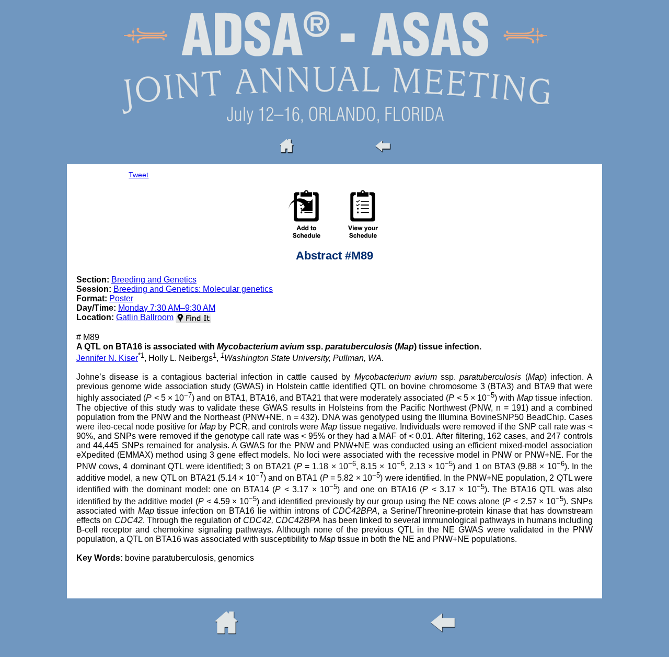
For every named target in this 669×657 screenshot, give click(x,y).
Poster (121, 298)
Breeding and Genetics (154, 279)
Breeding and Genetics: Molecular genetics (193, 289)
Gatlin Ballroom (145, 317)
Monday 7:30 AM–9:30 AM (166, 307)
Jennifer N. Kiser (107, 358)
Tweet (138, 175)
